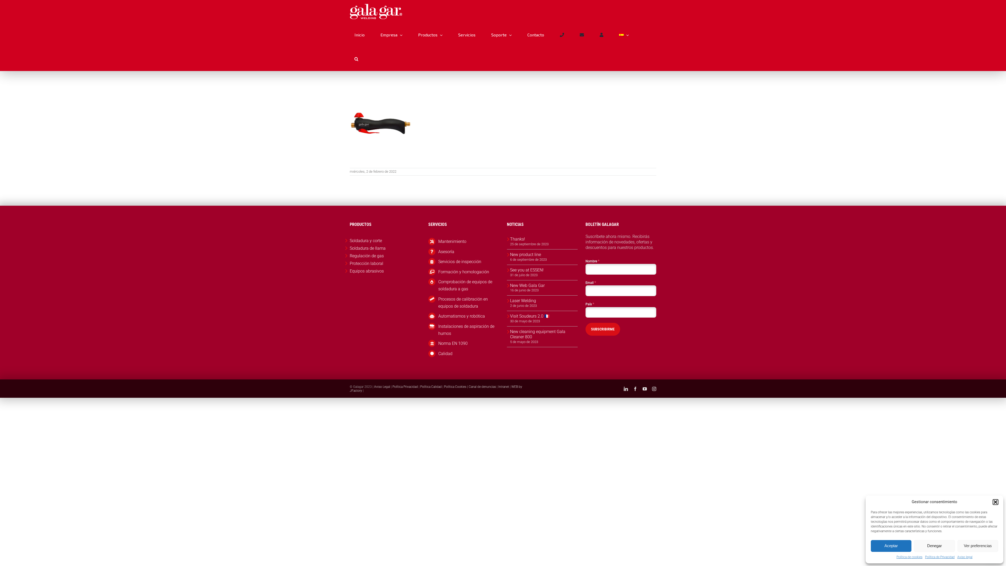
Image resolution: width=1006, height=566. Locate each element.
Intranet (503, 387)
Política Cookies (455, 387)
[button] (995, 502)
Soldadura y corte (366, 240)
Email (591, 282)
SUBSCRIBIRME (603, 329)
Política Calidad (431, 387)
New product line (525, 254)
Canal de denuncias (482, 387)
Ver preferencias (978, 545)
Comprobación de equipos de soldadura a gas (465, 285)
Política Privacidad (405, 387)
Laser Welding (523, 300)
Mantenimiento (452, 241)
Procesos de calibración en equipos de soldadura (463, 303)
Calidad (445, 353)
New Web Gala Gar (527, 285)
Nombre (592, 261)
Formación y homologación (463, 271)
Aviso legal (964, 557)
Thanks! (517, 239)
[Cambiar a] (623, 35)
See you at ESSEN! (527, 270)
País (590, 304)
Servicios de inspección (459, 261)
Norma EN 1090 (453, 343)
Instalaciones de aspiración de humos (466, 330)
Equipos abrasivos (367, 271)
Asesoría (446, 251)
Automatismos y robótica (461, 316)
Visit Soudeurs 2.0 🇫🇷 (530, 316)
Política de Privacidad (940, 557)
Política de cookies (909, 557)
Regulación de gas (367, 255)
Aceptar (891, 545)
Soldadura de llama (368, 248)
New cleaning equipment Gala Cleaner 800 (537, 334)
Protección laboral (366, 263)
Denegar (934, 545)
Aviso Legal (382, 387)
